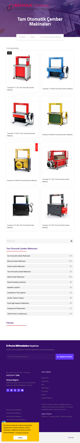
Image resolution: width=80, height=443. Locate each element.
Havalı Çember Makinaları (39, 266)
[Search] (71, 241)
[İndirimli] (22, 160)
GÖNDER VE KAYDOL (65, 357)
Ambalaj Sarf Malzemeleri (39, 308)
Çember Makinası (46, 398)
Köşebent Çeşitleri (39, 287)
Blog (42, 384)
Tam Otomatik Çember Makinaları (39, 271)
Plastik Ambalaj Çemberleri (39, 282)
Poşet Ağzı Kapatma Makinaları (39, 303)
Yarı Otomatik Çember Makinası (16, 420)
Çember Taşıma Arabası (39, 298)
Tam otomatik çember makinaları (50, 37)
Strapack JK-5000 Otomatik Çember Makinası (22, 180)
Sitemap (71, 437)
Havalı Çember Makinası (13, 413)
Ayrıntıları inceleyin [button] (21, 432)
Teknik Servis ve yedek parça (39, 313)
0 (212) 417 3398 (12, 375)
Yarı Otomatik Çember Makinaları (39, 256)
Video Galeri (45, 388)
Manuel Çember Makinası (14, 410)
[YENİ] (22, 68)
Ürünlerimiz (45, 381)
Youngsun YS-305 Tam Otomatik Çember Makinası (20, 226)
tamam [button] (20, 437)
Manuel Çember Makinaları (39, 261)
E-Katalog (44, 391)
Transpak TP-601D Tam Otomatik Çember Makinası (21, 134)
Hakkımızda (45, 378)
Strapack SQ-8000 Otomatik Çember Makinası (57, 134)
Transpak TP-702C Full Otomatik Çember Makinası (55, 180)
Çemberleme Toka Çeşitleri (39, 292)
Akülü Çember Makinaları (39, 277)
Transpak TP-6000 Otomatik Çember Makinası (57, 88)
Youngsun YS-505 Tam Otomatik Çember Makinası (55, 226)
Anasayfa (22, 37)
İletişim (43, 395)
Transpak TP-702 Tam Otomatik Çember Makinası (20, 88)
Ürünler (32, 37)
